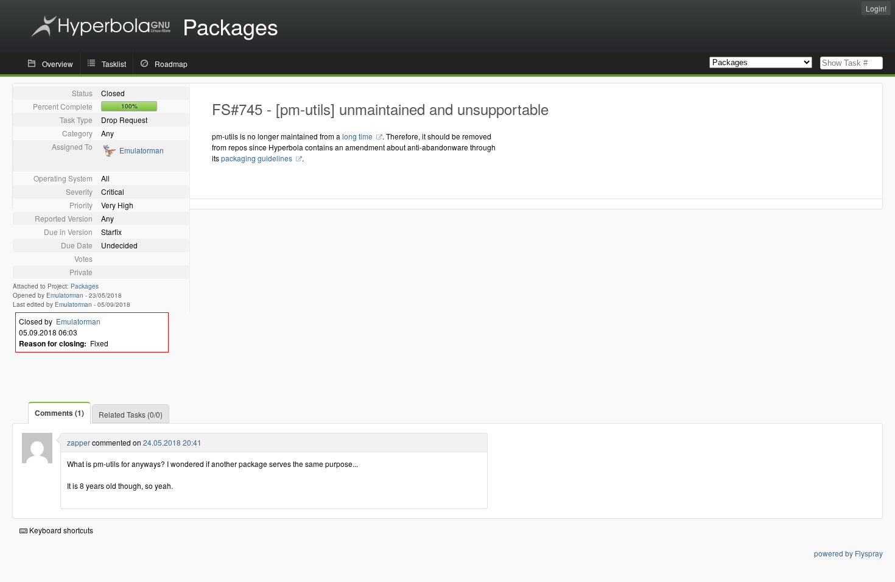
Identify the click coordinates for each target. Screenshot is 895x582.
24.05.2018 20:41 (172, 442)
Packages (85, 286)
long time (358, 136)
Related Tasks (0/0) (131, 414)
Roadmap (171, 63)
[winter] (37, 460)
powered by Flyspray (848, 553)
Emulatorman (141, 150)
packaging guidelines (257, 158)
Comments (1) (59, 412)
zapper (78, 442)
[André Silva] (108, 154)
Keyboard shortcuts (60, 530)
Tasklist (114, 63)
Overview (57, 63)
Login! (876, 8)
